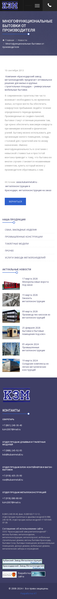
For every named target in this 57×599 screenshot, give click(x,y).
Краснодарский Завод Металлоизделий (23, 565)
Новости (22, 40)
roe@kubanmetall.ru (12, 479)
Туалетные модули (17, 243)
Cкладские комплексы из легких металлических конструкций (35, 366)
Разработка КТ (28, 593)
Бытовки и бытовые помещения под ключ (33, 332)
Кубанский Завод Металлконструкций (22, 560)
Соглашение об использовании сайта (22, 528)
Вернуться (15, 201)
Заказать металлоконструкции (33, 300)
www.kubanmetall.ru (26, 182)
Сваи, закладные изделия (21, 229)
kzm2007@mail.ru (11, 429)
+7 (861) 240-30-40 (12, 425)
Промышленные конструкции (24, 236)
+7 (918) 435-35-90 (12, 475)
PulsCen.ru (36, 562)
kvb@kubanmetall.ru (12, 454)
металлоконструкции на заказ (35, 190)
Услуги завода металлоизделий (25, 257)
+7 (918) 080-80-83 (12, 498)
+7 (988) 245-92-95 (12, 450)
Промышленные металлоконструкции (33, 349)
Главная (9, 40)
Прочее (9, 250)
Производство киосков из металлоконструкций (36, 316)
